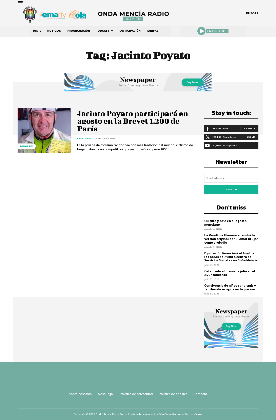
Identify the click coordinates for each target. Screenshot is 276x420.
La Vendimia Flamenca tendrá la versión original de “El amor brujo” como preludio (231, 239)
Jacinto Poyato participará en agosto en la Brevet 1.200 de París (132, 121)
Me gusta (249, 128)
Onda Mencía (85, 138)
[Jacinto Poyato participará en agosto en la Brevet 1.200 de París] (44, 130)
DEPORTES (26, 146)
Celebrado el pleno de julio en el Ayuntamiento (229, 273)
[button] (252, 13)
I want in (231, 189)
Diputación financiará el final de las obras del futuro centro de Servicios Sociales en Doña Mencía (231, 257)
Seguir (251, 136)
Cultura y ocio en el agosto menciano (225, 222)
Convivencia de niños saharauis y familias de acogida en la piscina (230, 287)
